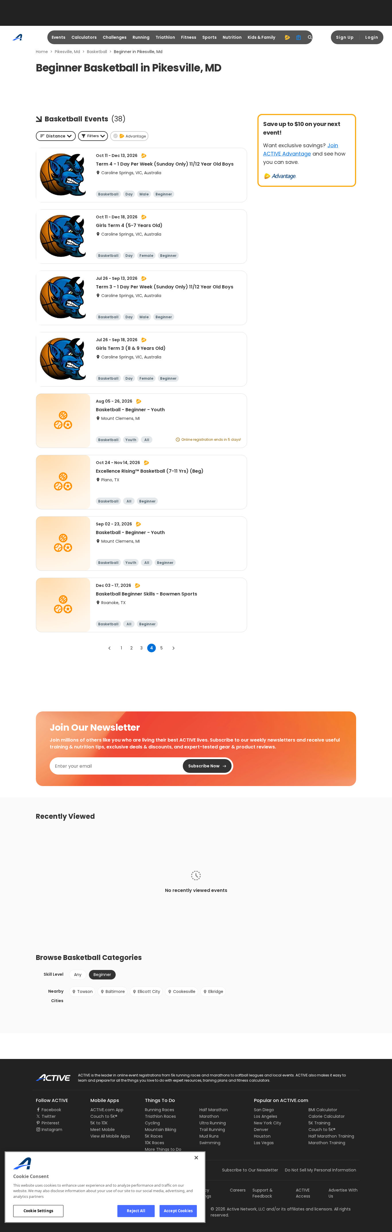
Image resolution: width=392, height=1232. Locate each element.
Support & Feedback (263, 1193)
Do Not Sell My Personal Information (320, 1170)
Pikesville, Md (67, 52)
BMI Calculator (322, 1110)
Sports (209, 37)
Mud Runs (209, 1136)
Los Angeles (265, 1116)
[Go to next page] (173, 648)
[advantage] (287, 37)
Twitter (49, 1116)
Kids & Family (261, 37)
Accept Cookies (178, 1210)
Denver (261, 1129)
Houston (262, 1136)
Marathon (209, 1116)
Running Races (159, 1110)
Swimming (209, 1143)
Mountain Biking (160, 1129)
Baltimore (115, 991)
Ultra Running (212, 1123)
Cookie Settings (38, 1210)
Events (58, 37)
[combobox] (56, 136)
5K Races (154, 1136)
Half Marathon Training (331, 1136)
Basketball (97, 52)
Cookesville (184, 991)
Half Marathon (213, 1110)
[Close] (196, 1157)
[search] (310, 37)
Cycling (152, 1123)
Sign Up (345, 37)
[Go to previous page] (109, 648)
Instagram (52, 1129)
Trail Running (212, 1129)
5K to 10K (99, 1123)
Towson (85, 991)
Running (141, 37)
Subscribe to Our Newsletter (250, 1170)
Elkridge (215, 991)
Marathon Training (326, 1143)
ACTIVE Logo (48, 1075)
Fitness (188, 37)
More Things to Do (163, 1149)
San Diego (264, 1110)
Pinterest (50, 1123)
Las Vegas (264, 1143)
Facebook (51, 1110)
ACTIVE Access (303, 1193)
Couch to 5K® (103, 1116)
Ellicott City (149, 991)
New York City (267, 1123)
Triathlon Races (160, 1116)
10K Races (154, 1143)
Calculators (84, 37)
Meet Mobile (102, 1129)
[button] (93, 136)
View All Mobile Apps (110, 1136)
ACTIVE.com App (106, 1110)
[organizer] (299, 37)
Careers (238, 1190)
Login (371, 37)
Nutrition (232, 37)
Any (77, 974)
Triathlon (165, 37)
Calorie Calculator (326, 1116)
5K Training (319, 1123)
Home (42, 52)
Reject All (136, 1210)
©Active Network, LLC (238, 1209)
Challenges (115, 37)
